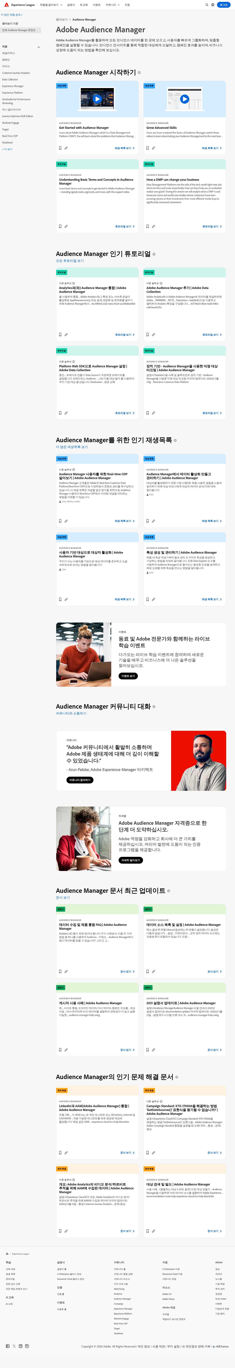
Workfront (7, 142)
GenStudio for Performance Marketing (16, 101)
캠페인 (6, 59)
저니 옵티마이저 (11, 109)
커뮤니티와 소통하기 (71, 713)
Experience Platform (12, 92)
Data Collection (10, 79)
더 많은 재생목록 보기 (72, 447)
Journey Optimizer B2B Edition (17, 116)
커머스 (6, 66)
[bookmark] (60, 148)
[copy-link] (66, 148)
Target (5, 129)
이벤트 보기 (128, 676)
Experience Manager (12, 86)
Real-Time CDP (10, 136)
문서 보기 (63, 897)
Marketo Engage (10, 122)
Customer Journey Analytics (16, 72)
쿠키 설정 (173, 1346)
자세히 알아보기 (131, 860)
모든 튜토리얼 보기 (70, 261)
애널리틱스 (8, 53)
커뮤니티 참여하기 (80, 780)
